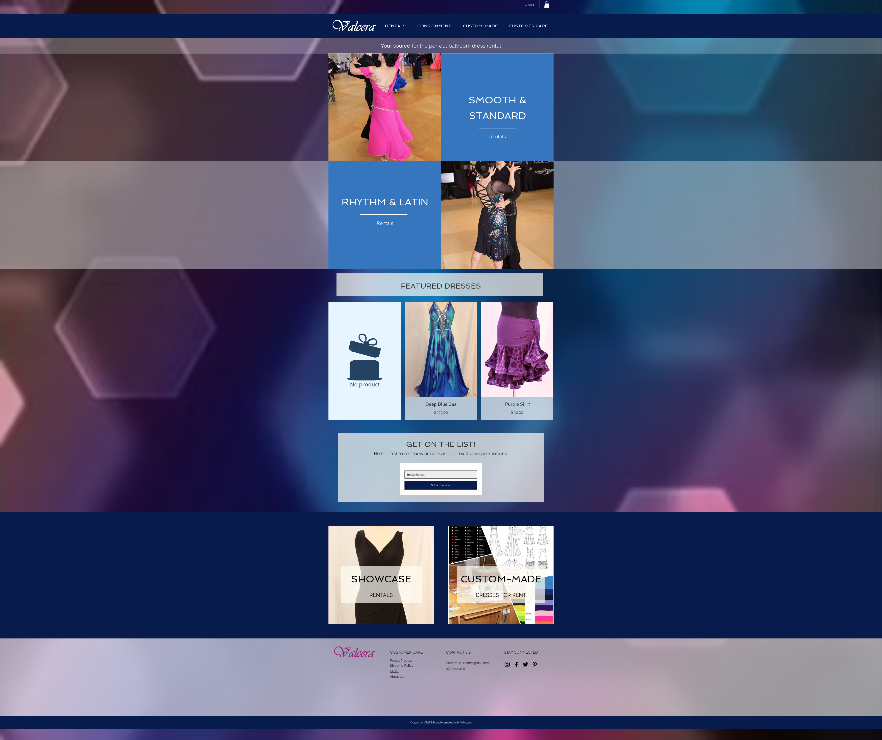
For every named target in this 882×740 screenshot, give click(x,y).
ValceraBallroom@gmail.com (468, 663)
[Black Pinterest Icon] (534, 664)
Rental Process (401, 660)
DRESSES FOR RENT (501, 595)
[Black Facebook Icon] (516, 664)
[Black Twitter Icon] (525, 664)
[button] (546, 4)
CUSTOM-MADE (501, 579)
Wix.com (466, 722)
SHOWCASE (381, 579)
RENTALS (381, 595)
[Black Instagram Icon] (507, 664)
